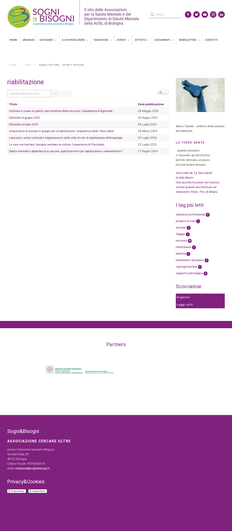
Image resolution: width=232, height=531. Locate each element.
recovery (183, 240)
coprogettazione (188, 266)
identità (182, 253)
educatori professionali (192, 214)
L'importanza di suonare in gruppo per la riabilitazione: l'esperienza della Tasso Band (61, 131)
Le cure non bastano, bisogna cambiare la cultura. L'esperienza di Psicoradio (56, 144)
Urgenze (183, 297)
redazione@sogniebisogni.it (32, 468)
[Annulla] (67, 93)
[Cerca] (56, 93)
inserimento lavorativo (191, 260)
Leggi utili (185, 304)
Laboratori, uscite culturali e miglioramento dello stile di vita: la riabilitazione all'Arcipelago (66, 138)
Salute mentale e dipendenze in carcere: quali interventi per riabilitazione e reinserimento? (66, 151)
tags (27, 65)
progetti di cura (187, 221)
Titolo (13, 104)
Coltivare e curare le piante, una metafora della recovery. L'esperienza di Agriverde (61, 111)
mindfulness (185, 247)
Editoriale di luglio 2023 (23, 124)
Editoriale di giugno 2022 (24, 117)
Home (12, 65)
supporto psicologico (191, 273)
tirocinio (182, 227)
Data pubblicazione (151, 104)
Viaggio (182, 234)
